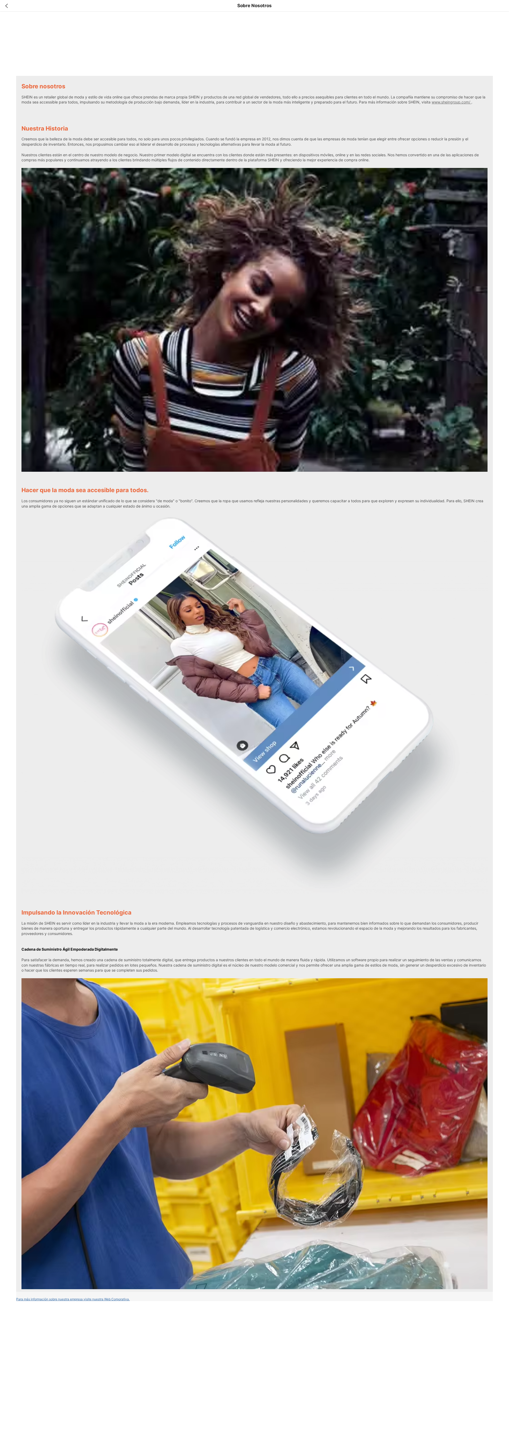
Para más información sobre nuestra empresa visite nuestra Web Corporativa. (73, 1299)
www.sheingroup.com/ (451, 102)
